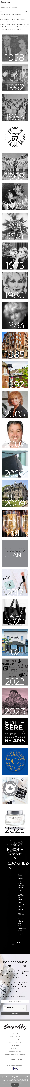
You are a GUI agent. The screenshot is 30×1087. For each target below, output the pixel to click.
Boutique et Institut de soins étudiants (14, 996)
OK (15, 1085)
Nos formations (15, 1036)
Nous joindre (15, 1048)
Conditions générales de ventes (15, 1054)
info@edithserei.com (15, 1051)
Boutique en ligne (15, 1042)
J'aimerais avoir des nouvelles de (10, 992)
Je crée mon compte (15, 944)
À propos (15, 1033)
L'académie (5, 994)
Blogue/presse (15, 1045)
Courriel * (3, 999)
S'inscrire (15, 1013)
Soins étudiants (15, 1039)
